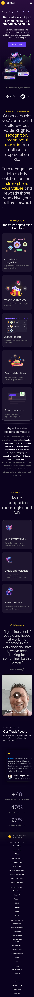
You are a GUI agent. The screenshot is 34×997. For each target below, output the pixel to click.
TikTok (17, 915)
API (17, 961)
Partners (17, 957)
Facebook (17, 899)
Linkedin (17, 903)
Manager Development (17, 878)
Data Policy (17, 993)
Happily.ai (3, 758)
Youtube (17, 911)
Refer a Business (17, 969)
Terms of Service (17, 985)
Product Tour (17, 846)
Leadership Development (17, 927)
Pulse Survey (17, 866)
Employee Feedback (17, 882)
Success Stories (17, 850)
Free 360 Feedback (17, 945)
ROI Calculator (17, 931)
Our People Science (17, 953)
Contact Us (17, 895)
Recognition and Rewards (17, 874)
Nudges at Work (17, 949)
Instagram (17, 907)
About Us (17, 973)
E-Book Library (17, 923)
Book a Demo (17, 891)
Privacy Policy (17, 989)
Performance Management (17, 870)
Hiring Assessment (17, 935)
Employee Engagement (17, 862)
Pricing (17, 854)
